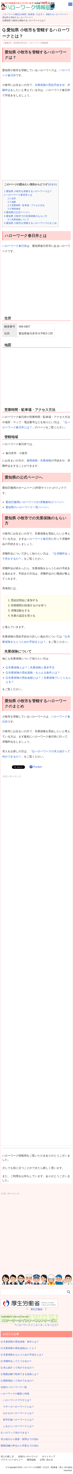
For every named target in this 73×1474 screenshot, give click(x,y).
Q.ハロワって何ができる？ (15, 1432)
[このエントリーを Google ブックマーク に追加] (31, 766)
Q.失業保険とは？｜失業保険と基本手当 (30, 667)
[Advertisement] (36, 139)
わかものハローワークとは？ (17, 1413)
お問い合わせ (46, 1459)
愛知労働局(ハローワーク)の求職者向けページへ (35, 502)
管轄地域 (14, 208)
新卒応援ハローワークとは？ (17, 1419)
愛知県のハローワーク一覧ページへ (27, 507)
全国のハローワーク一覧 (14, 1387)
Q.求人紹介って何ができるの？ (17, 1367)
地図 (12, 202)
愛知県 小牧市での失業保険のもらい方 (25, 216)
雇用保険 (32, 460)
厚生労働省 (36, 1309)
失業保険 (45, 460)
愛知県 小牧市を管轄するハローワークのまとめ (30, 223)
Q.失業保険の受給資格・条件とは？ (20, 1341)
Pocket (37, 766)
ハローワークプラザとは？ (16, 1400)
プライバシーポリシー (12, 1459)
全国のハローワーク (28, 1456)
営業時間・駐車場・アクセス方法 (26, 205)
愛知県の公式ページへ (17, 212)
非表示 (52, 184)
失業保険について (18, 219)
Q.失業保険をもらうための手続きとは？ (22, 1354)
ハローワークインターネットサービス (36, 1325)
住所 (12, 198)
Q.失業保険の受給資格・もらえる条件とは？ (33, 672)
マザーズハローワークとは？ (17, 1406)
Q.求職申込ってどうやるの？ (16, 1361)
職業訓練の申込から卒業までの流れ (20, 1445)
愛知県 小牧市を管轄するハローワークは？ (28, 191)
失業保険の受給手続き (48, 84)
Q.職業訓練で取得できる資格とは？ (20, 1374)
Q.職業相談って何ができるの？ (17, 1380)
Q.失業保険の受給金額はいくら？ (18, 1348)
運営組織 (31, 1459)
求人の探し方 (7, 1456)
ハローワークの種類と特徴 (15, 1393)
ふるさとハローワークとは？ (17, 1426)
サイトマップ (48, 1456)
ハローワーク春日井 (14, 245)
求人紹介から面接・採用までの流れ (20, 1439)
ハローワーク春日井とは (18, 194)
